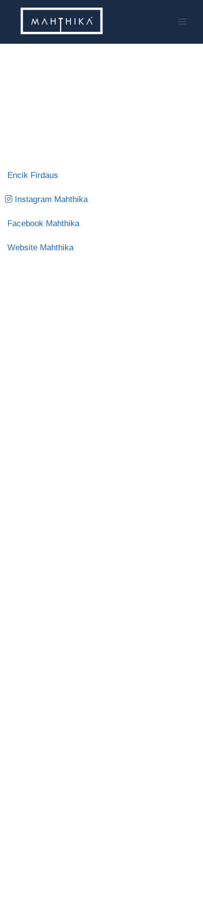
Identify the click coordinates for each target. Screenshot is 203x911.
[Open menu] (182, 21)
